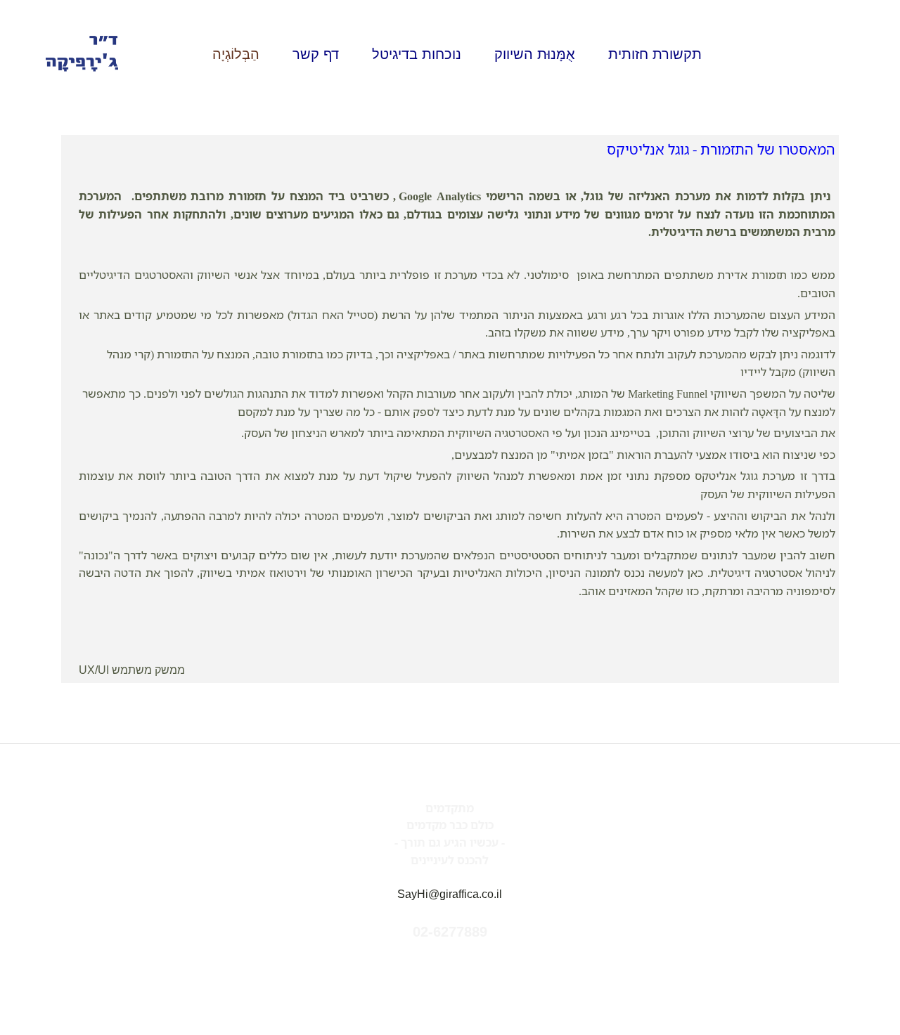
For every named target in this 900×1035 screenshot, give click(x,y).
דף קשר (315, 54)
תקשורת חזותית (655, 54)
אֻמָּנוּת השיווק (534, 54)
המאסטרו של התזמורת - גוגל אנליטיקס (721, 148)
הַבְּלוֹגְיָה (235, 54)
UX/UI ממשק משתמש (132, 670)
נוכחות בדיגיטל (416, 54)
